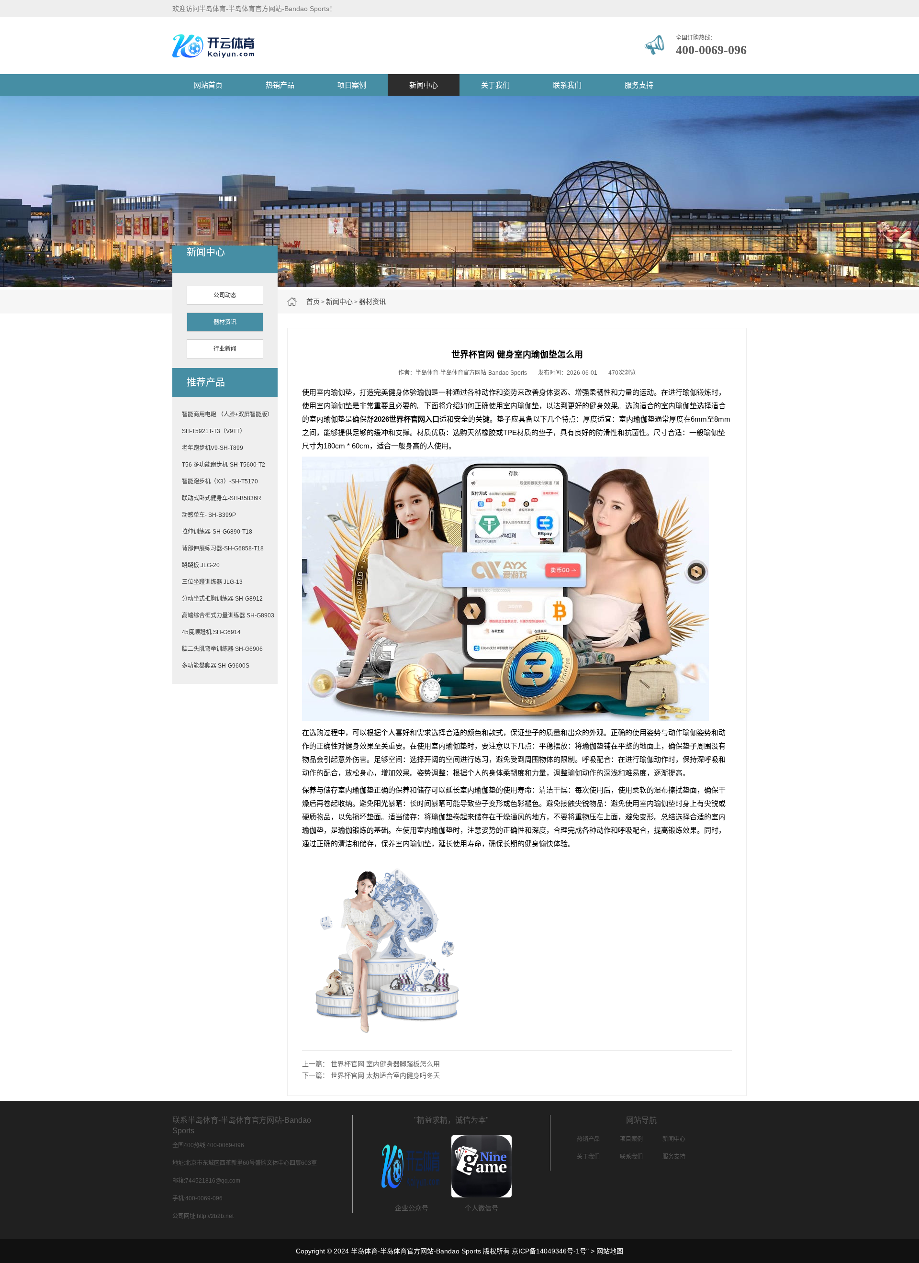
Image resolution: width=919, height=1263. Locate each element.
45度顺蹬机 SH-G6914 (211, 632)
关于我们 (495, 85)
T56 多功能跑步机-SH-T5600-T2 (223, 464)
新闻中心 (423, 85)
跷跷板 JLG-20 (201, 565)
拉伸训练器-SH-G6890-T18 (217, 531)
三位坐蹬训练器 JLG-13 (212, 582)
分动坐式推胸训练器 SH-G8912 (222, 598)
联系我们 (567, 85)
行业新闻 (224, 349)
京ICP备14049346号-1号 (549, 1251)
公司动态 (224, 295)
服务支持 (639, 85)
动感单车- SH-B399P (209, 515)
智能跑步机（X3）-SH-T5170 (220, 481)
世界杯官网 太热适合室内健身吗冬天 (385, 1075)
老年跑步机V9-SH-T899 (212, 448)
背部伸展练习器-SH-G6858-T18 (223, 548)
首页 (313, 301)
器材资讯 (372, 301)
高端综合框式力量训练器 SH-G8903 (228, 615)
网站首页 (208, 85)
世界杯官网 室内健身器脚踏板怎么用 (385, 1064)
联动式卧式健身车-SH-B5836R (221, 498)
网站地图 (609, 1251)
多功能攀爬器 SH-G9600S (215, 665)
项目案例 (351, 85)
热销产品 (280, 85)
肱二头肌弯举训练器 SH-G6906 (222, 649)
